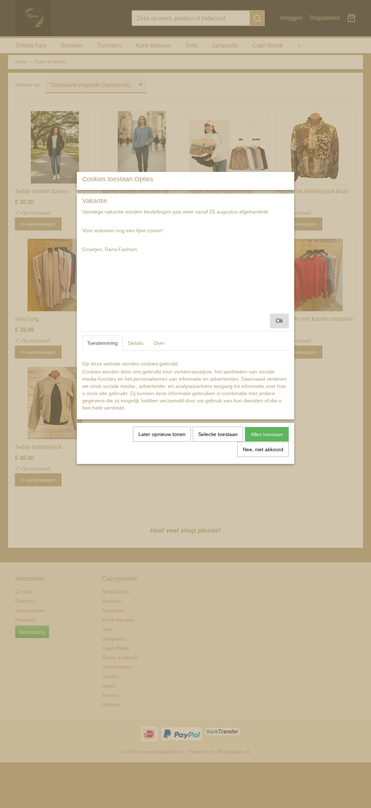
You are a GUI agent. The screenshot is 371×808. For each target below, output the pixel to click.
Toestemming (102, 343)
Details (135, 343)
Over (159, 343)
